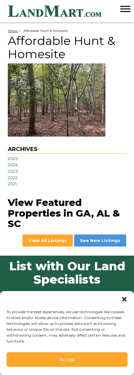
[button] (124, 299)
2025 (13, 158)
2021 (12, 183)
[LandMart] (71, 11)
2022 (13, 177)
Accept (67, 359)
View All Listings (47, 240)
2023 (13, 171)
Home (13, 31)
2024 (13, 164)
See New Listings (100, 240)
